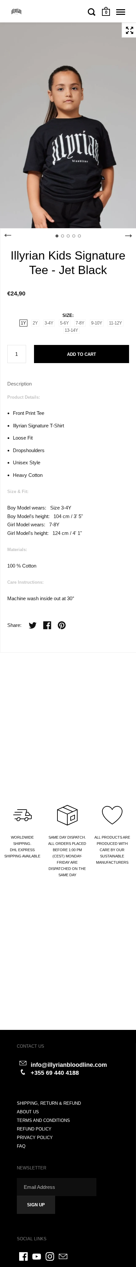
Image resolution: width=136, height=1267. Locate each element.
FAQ (21, 1146)
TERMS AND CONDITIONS (43, 1120)
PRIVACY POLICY (35, 1137)
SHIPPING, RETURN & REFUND (49, 1103)
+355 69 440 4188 (55, 1072)
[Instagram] (50, 1256)
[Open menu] (120, 11)
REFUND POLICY (34, 1129)
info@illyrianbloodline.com (69, 1065)
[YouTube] (36, 1256)
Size (67, 315)
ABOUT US (28, 1111)
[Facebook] (23, 1256)
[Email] (63, 1256)
